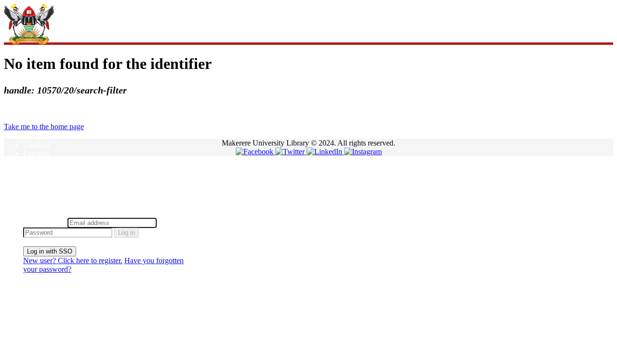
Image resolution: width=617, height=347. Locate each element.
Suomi (33, 197)
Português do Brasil (53, 188)
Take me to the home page (44, 126)
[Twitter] (291, 151)
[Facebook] (255, 151)
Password (173, 222)
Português (38, 179)
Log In (33, 213)
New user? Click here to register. (72, 260)
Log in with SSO (49, 251)
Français (36, 136)
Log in (126, 232)
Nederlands (40, 171)
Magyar (35, 162)
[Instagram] (363, 151)
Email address (44, 222)
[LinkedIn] (325, 151)
